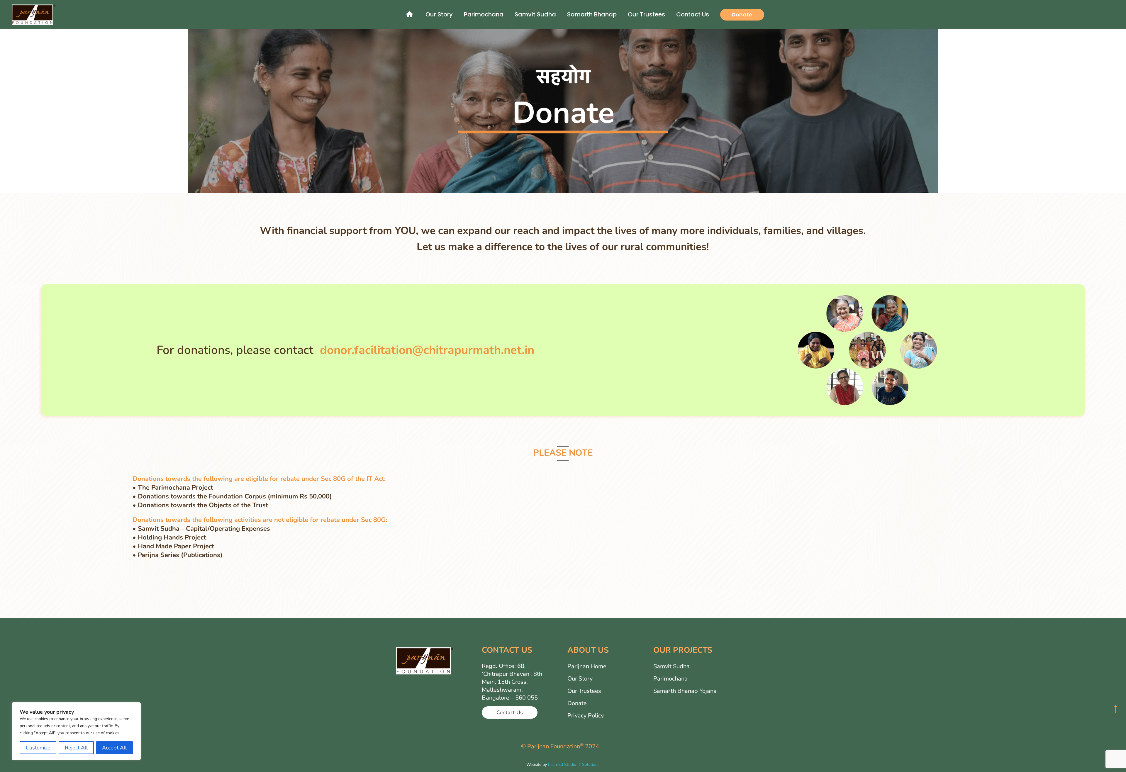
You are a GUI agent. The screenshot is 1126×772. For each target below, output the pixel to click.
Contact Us (692, 14)
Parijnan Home (586, 666)
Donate (742, 14)
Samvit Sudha (535, 14)
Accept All (114, 747)
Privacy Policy (585, 716)
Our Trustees (646, 14)
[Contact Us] (509, 692)
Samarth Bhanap (592, 14)
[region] (76, 731)
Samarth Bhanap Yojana (685, 691)
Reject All (76, 747)
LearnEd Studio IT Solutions (574, 764)
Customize (38, 747)
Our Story (439, 14)
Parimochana (483, 14)
